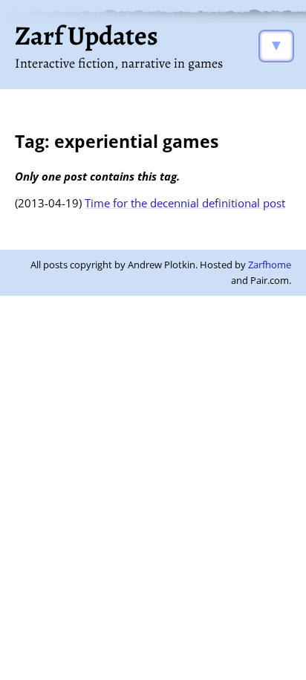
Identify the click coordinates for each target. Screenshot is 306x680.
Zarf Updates (86, 35)
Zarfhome (269, 264)
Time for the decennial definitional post (185, 202)
